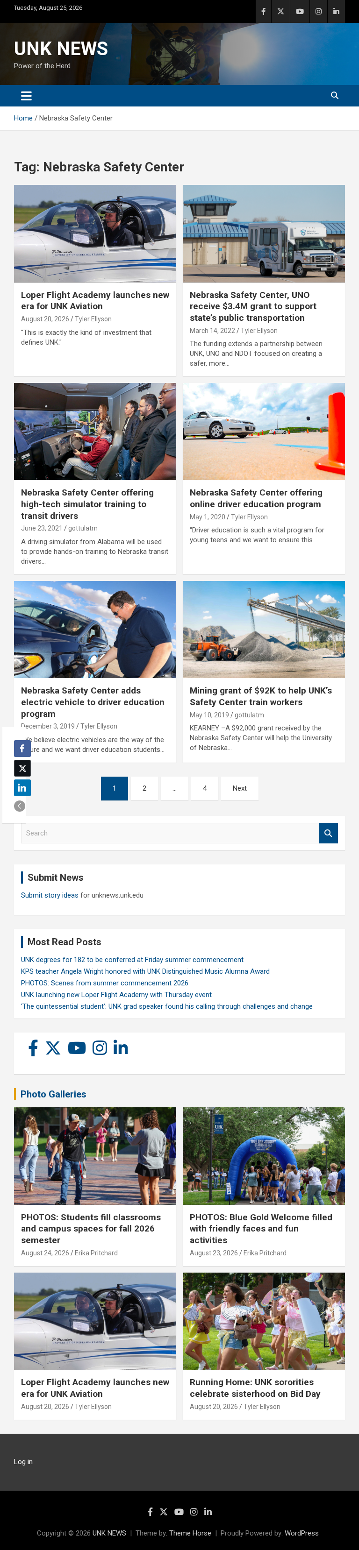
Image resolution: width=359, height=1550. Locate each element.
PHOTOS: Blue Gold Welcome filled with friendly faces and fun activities (261, 1229)
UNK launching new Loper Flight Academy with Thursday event (116, 995)
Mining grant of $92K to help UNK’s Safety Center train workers (261, 696)
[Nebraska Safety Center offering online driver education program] (263, 432)
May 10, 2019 (209, 715)
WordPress (302, 1533)
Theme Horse (190, 1533)
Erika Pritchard (96, 1253)
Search (328, 833)
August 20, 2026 (45, 319)
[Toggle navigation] (26, 95)
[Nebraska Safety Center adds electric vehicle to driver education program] (95, 629)
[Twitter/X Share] (22, 768)
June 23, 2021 (42, 528)
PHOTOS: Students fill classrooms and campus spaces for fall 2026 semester (91, 1229)
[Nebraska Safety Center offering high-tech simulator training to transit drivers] (95, 432)
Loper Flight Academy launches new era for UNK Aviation (95, 301)
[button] (19, 806)
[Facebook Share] (22, 748)
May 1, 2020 (207, 517)
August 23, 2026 (214, 1253)
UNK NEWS (61, 49)
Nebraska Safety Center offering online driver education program (256, 498)
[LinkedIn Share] (22, 787)
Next (240, 788)
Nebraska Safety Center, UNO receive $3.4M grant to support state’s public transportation (253, 306)
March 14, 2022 (212, 330)
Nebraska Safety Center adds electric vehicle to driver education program (93, 702)
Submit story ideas (50, 895)
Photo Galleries (53, 1094)
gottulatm (83, 528)
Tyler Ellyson (93, 319)
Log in (23, 1462)
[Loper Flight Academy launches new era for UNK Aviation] (95, 234)
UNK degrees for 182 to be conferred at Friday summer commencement (132, 959)
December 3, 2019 (48, 726)
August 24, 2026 (45, 1253)
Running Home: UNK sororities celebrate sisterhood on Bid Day (255, 1388)
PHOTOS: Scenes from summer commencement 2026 (104, 983)
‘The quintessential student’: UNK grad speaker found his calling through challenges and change (167, 1006)
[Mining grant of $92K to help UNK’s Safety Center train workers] (263, 629)
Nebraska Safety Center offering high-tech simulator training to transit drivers (87, 504)
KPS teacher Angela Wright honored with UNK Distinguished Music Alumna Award (145, 971)
